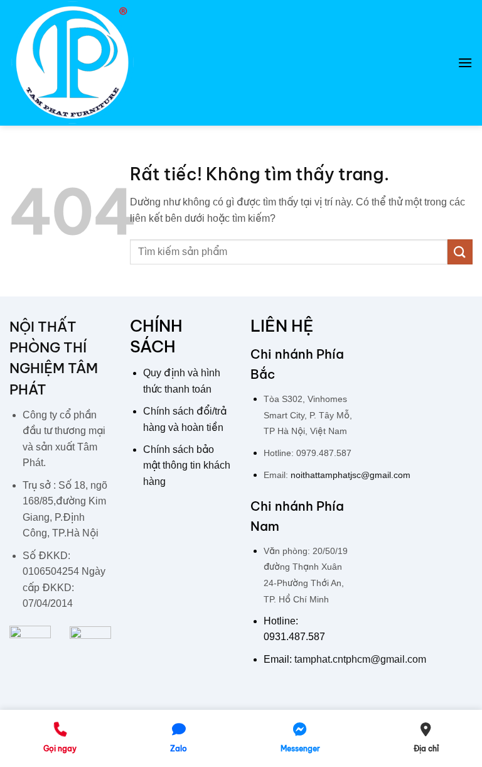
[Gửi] (460, 251)
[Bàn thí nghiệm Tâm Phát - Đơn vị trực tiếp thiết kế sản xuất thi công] (72, 63)
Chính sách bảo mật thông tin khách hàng (186, 465)
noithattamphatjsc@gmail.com (350, 475)
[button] (465, 62)
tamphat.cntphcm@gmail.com (360, 659)
